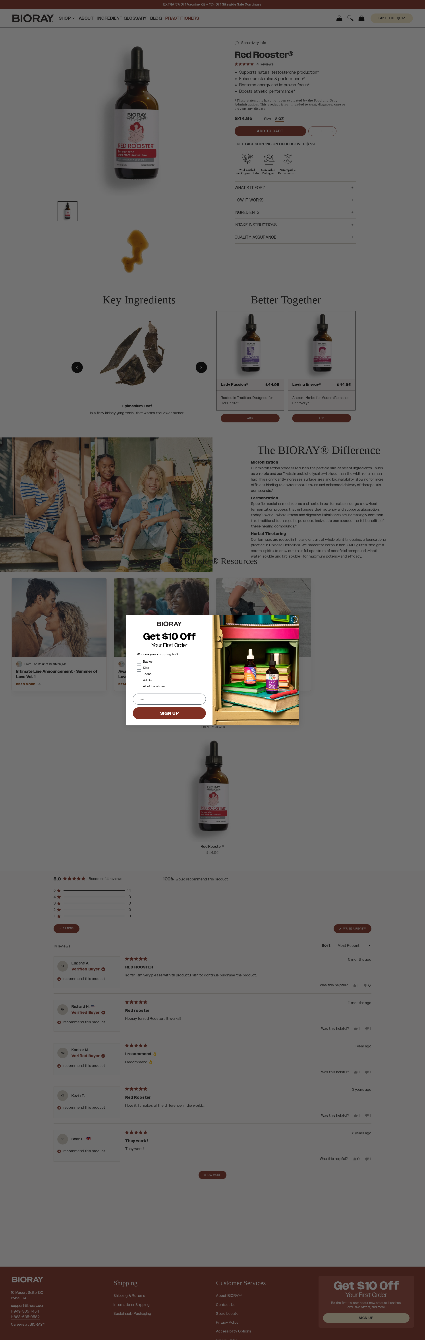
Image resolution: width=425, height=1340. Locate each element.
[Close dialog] (294, 619)
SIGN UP (169, 713)
